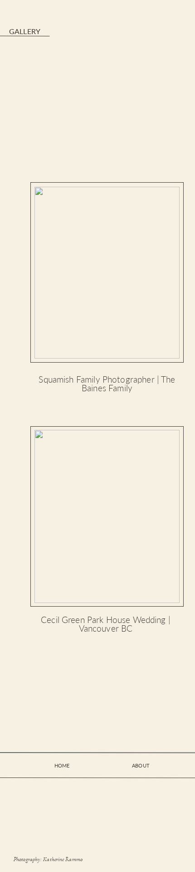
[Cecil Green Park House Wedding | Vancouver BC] (107, 516)
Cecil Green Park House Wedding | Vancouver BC (106, 623)
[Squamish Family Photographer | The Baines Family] (107, 273)
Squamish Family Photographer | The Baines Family (107, 383)
